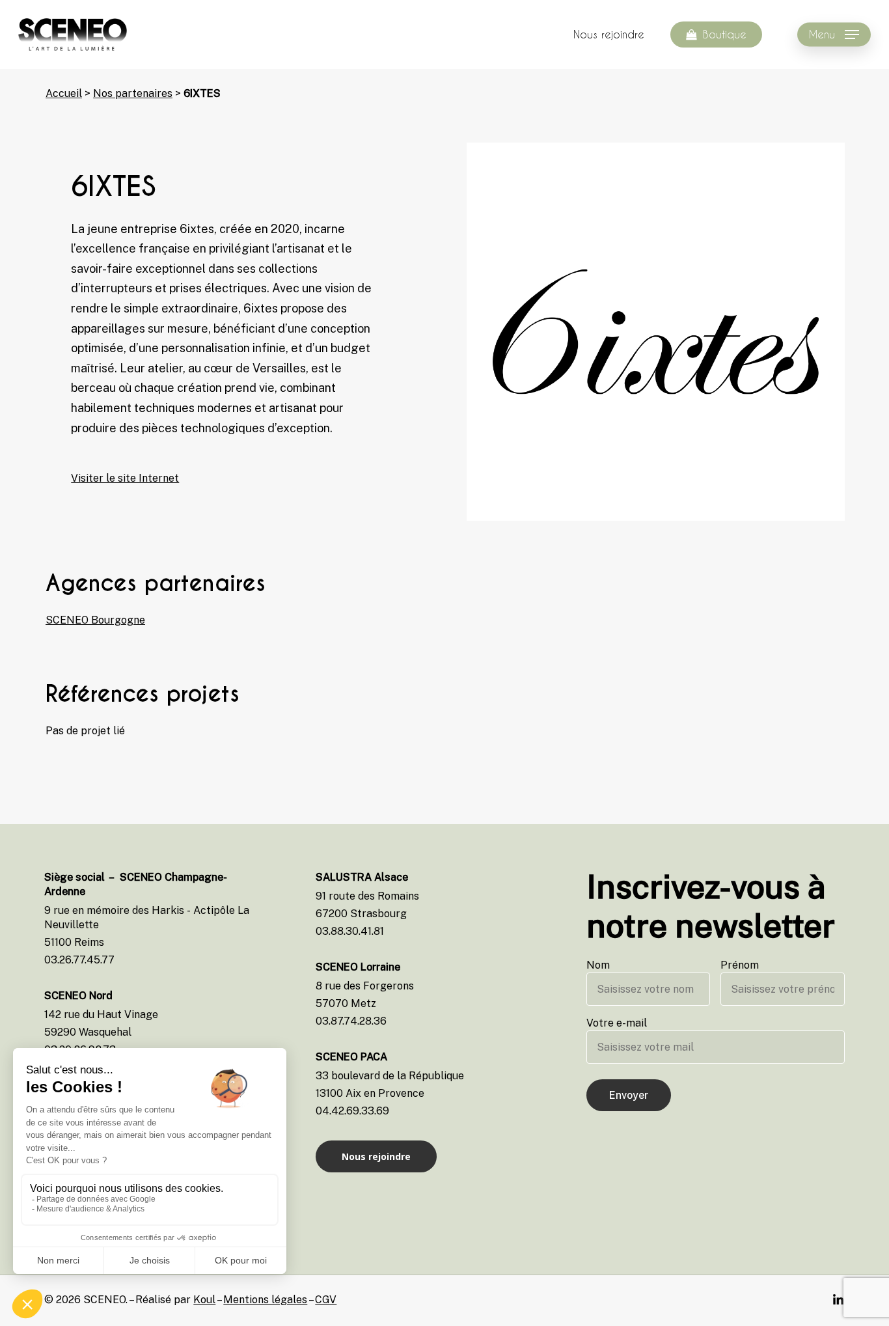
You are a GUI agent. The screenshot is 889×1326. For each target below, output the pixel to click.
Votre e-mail (616, 1023)
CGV (325, 1299)
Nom (598, 965)
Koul (204, 1299)
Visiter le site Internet (125, 478)
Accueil (64, 93)
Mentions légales (265, 1299)
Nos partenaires (132, 93)
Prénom (739, 965)
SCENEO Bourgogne (95, 620)
